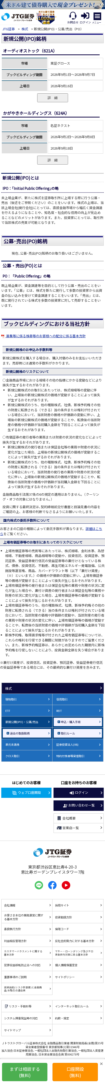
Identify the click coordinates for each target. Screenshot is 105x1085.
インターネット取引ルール (72, 1006)
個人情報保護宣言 (66, 965)
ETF (7, 711)
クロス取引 (12, 756)
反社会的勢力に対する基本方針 (74, 941)
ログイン (81, 792)
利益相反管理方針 (15, 941)
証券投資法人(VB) (67, 744)
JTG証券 (9, 28)
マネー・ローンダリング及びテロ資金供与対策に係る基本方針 (74, 952)
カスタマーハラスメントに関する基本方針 (23, 952)
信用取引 (62, 699)
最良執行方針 (12, 929)
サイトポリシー (65, 977)
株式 (24, 28)
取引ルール (68, 733)
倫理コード (62, 929)
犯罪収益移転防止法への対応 (22, 965)
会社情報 (9, 905)
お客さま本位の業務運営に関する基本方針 (23, 917)
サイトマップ (12, 1030)
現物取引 (11, 699)
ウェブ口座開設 (29, 792)
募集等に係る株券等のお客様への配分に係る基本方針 (45, 335)
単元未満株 (12, 744)
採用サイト (62, 905)
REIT (59, 711)
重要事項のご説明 (15, 977)
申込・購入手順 (71, 722)
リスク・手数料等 (20, 1006)
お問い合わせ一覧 (81, 805)
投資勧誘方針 (63, 917)
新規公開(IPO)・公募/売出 (21, 722)
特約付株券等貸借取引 (70, 756)
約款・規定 (62, 1018)
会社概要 (69, 818)
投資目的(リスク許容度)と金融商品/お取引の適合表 (23, 989)
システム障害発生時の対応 (21, 1018)
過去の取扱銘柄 (20, 733)
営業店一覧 (70, 827)
